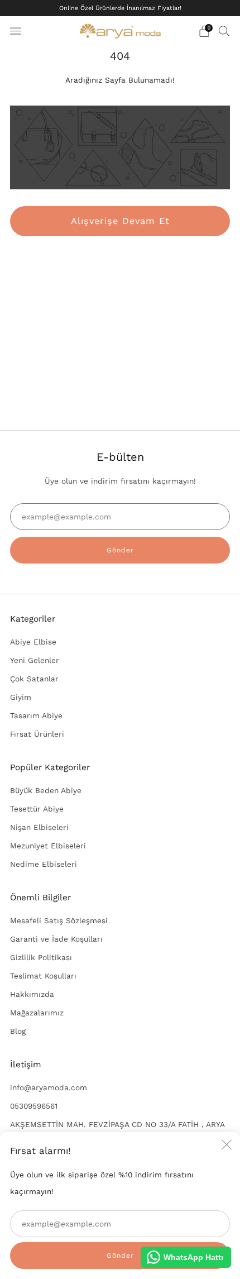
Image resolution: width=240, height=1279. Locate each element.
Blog (18, 1031)
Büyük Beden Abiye (45, 790)
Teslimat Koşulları (43, 975)
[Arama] (224, 30)
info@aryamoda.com (48, 1087)
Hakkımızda (32, 994)
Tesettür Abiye (37, 808)
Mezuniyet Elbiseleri (48, 845)
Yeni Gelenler (34, 660)
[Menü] (15, 31)
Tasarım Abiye (36, 715)
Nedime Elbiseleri (43, 864)
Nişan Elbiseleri (39, 827)
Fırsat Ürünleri (37, 733)
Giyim (20, 697)
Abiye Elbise (33, 641)
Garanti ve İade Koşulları (56, 938)
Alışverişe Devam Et (120, 221)
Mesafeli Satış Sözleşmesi (59, 920)
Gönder (120, 550)
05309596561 (33, 1105)
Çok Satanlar (34, 678)
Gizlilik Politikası (41, 957)
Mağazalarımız (37, 1012)
